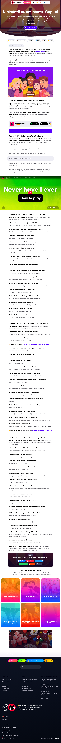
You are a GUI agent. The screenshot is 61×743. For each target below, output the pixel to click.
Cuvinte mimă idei (6, 686)
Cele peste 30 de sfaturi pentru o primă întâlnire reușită (49, 680)
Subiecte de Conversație (49, 676)
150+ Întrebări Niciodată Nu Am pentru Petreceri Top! (37, 344)
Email (39, 563)
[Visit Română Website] (9, 707)
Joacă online (31, 27)
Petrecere (5, 676)
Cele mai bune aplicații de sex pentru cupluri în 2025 (50, 694)
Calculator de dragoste (27, 690)
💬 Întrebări (30, 40)
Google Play (35, 123)
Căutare (23, 667)
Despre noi (4, 719)
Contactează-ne (5, 722)
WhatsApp (24, 563)
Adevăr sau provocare (7, 679)
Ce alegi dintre (5, 688)
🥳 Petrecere (11, 40)
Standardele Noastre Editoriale (9, 727)
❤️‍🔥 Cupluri (50, 40)
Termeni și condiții (6, 730)
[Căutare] (48, 2)
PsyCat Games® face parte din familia (47, 738)
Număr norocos (25, 684)
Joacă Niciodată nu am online (30, 131)
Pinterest (31, 560)
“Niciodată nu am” (40, 51)
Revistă (19, 654)
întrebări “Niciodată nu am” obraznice (42, 430)
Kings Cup (4, 690)
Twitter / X (40, 560)
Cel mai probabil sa (6, 684)
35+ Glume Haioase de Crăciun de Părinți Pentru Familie (49, 687)
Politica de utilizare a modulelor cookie (10, 735)
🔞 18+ (44, 40)
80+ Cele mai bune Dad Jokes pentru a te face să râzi (50, 683)
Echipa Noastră (5, 724)
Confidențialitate (6, 732)
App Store (44, 123)
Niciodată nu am (6, 681)
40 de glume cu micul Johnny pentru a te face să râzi (50, 690)
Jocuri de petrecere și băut (31, 654)
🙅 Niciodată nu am (21, 40)
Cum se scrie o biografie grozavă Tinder (47, 697)
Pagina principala (9, 654)
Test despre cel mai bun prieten (29, 679)
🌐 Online (38, 40)
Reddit (32, 563)
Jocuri (24, 676)
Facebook (22, 560)
